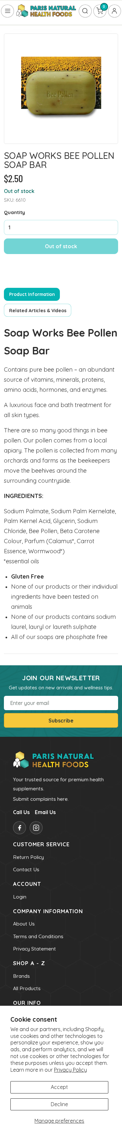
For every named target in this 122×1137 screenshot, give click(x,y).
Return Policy (28, 857)
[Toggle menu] (7, 11)
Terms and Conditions (38, 936)
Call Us (21, 812)
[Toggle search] (85, 11)
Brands (21, 976)
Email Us (45, 812)
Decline (59, 1104)
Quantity (14, 212)
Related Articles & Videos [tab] (37, 310)
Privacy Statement (34, 948)
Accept (59, 1087)
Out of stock (61, 246)
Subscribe (61, 720)
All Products (27, 988)
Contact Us (26, 869)
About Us (24, 923)
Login (19, 896)
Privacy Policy (70, 1070)
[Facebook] (19, 827)
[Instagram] (36, 827)
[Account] (114, 11)
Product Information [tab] (32, 294)
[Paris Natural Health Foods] (46, 11)
